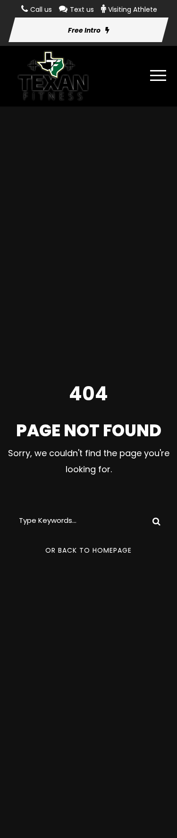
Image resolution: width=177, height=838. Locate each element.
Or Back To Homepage (88, 550)
